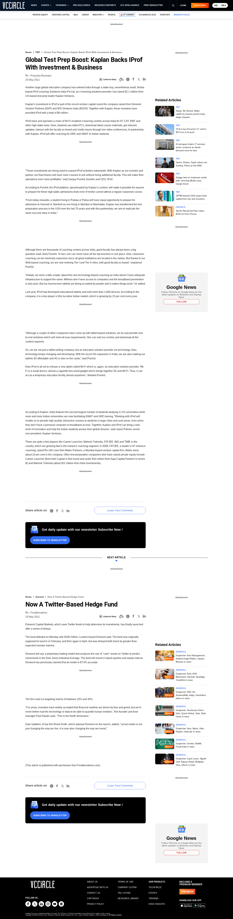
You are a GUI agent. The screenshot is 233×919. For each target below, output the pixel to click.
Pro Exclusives (81, 5)
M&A (76, 15)
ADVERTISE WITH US (97, 887)
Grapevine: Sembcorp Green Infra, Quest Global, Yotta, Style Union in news (191, 713)
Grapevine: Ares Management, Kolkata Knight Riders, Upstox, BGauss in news (190, 658)
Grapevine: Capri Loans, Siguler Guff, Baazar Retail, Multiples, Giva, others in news (191, 761)
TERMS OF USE (125, 882)
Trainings (61, 5)
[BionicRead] (121, 79)
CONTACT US (93, 893)
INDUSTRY (98, 15)
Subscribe (200, 5)
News (34, 5)
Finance (181, 207)
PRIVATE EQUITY (40, 15)
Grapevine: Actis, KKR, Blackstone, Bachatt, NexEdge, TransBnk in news (190, 676)
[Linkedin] (144, 79)
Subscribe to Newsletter (50, 540)
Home (28, 52)
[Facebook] (133, 79)
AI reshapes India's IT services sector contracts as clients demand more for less (190, 147)
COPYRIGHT (93, 898)
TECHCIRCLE (155, 887)
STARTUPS (165, 15)
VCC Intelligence (129, 5)
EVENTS (153, 893)
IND (216, 5)
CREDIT (85, 15)
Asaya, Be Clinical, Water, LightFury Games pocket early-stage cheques (191, 113)
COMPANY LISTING (127, 887)
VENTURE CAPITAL (61, 15)
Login (183, 5)
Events (45, 5)
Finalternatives (39, 612)
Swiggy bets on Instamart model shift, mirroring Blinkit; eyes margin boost (191, 180)
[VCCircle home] (14, 5)
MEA (223, 5)
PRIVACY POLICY (95, 904)
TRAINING (154, 898)
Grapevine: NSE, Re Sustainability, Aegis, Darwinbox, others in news (191, 695)
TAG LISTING (124, 893)
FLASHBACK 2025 (147, 15)
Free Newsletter (153, 5)
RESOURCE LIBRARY (128, 898)
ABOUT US (92, 882)
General (39, 597)
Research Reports (105, 5)
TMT (37, 52)
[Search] (173, 5)
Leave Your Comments (120, 510)
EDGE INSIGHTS (157, 904)
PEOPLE (112, 15)
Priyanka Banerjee (41, 75)
